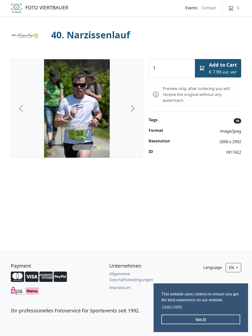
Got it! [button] (201, 319)
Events (191, 8)
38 (237, 121)
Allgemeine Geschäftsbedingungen (131, 276)
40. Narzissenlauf (90, 35)
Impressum (120, 287)
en (232, 267)
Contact (209, 8)
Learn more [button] (172, 307)
